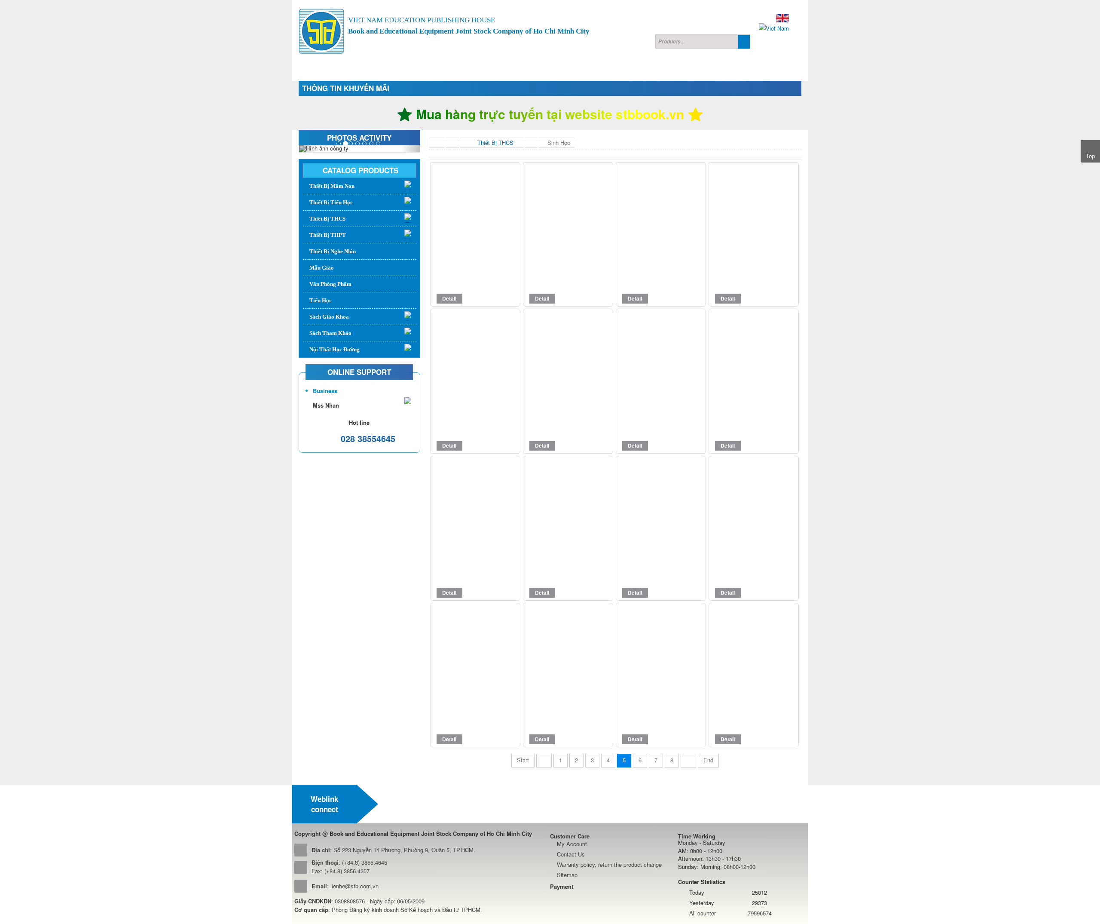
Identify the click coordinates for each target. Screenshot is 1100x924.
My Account (572, 844)
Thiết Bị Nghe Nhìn (332, 251)
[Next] (688, 760)
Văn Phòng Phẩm (330, 284)
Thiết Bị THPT (327, 235)
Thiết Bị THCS (327, 218)
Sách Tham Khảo (330, 333)
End (708, 760)
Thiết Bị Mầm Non (331, 186)
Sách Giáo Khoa (329, 316)
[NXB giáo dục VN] (417, 804)
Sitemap (567, 875)
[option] (417, 804)
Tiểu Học (320, 300)
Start (523, 760)
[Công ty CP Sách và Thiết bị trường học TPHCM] (321, 31)
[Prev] (544, 760)
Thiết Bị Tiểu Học (331, 202)
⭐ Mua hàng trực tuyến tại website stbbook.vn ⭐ (550, 114)
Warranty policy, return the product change (609, 864)
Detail (449, 298)
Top (1090, 156)
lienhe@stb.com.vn (354, 886)
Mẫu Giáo (321, 267)
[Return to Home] (437, 143)
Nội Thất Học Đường (334, 349)
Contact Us (571, 854)
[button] (308, 148)
